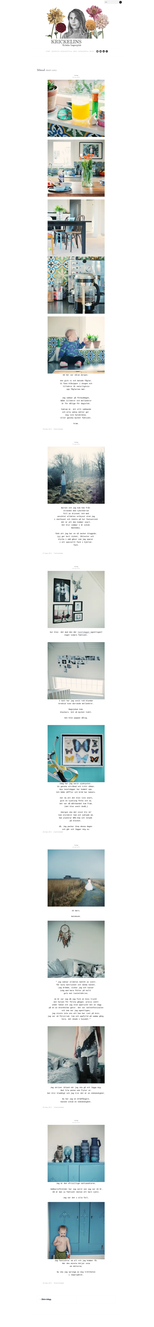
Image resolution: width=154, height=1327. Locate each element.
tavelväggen (84, 632)
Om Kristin (55, 51)
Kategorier (82, 51)
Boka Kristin (65, 51)
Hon (59, 536)
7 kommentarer (58, 553)
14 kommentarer (59, 1107)
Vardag (76, 75)
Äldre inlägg (46, 1299)
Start (48, 51)
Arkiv (75, 51)
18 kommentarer (59, 1283)
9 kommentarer (58, 429)
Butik (92, 51)
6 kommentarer (58, 832)
